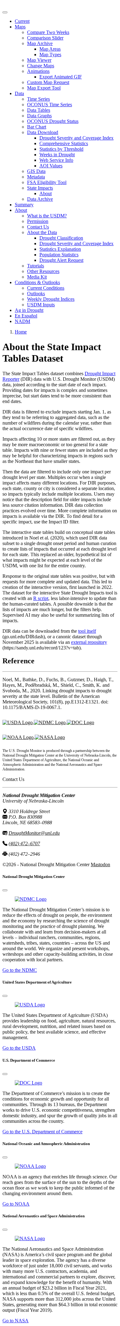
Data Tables (38, 110)
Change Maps (40, 65)
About (45, 193)
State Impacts (40, 188)
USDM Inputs (41, 304)
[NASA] (50, 736)
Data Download (42, 132)
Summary (24, 204)
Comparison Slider (45, 37)
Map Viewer (39, 60)
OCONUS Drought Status (52, 121)
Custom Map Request (48, 82)
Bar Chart (36, 126)
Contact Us (38, 226)
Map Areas (50, 49)
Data (19, 93)
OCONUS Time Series (49, 104)
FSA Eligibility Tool (46, 182)
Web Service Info (56, 160)
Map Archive (40, 43)
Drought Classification (61, 238)
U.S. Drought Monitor (24, 5)
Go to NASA (15, 1320)
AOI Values (50, 165)
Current (22, 21)
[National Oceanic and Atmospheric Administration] (18, 736)
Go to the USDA (19, 1048)
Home (21, 331)
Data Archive (40, 199)
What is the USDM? (47, 215)
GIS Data (36, 171)
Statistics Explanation (60, 249)
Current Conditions (45, 288)
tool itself (87, 631)
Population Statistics (58, 254)
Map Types (50, 54)
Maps (20, 26)
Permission (37, 221)
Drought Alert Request (61, 260)
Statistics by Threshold (61, 149)
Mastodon (100, 864)
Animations (38, 71)
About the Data (42, 232)
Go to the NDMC (19, 970)
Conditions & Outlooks (37, 282)
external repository (89, 642)
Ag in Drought (29, 310)
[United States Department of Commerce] (80, 721)
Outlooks (36, 293)
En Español (26, 315)
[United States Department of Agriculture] (18, 721)
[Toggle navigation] (4, 12)
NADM (22, 321)
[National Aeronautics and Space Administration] (30, 1238)
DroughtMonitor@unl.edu (34, 833)
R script (40, 598)
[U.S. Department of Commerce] (28, 1082)
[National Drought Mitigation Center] (50, 721)
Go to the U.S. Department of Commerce (42, 1131)
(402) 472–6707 (24, 843)
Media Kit (37, 276)
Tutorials (35, 265)
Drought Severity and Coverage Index (76, 138)
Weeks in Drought (57, 154)
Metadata (36, 176)
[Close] (4, 890)
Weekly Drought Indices (50, 299)
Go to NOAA (16, 1203)
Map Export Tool (44, 87)
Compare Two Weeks (48, 32)
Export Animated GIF (60, 76)
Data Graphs (39, 115)
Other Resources (43, 271)
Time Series (38, 99)
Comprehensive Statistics (63, 143)
